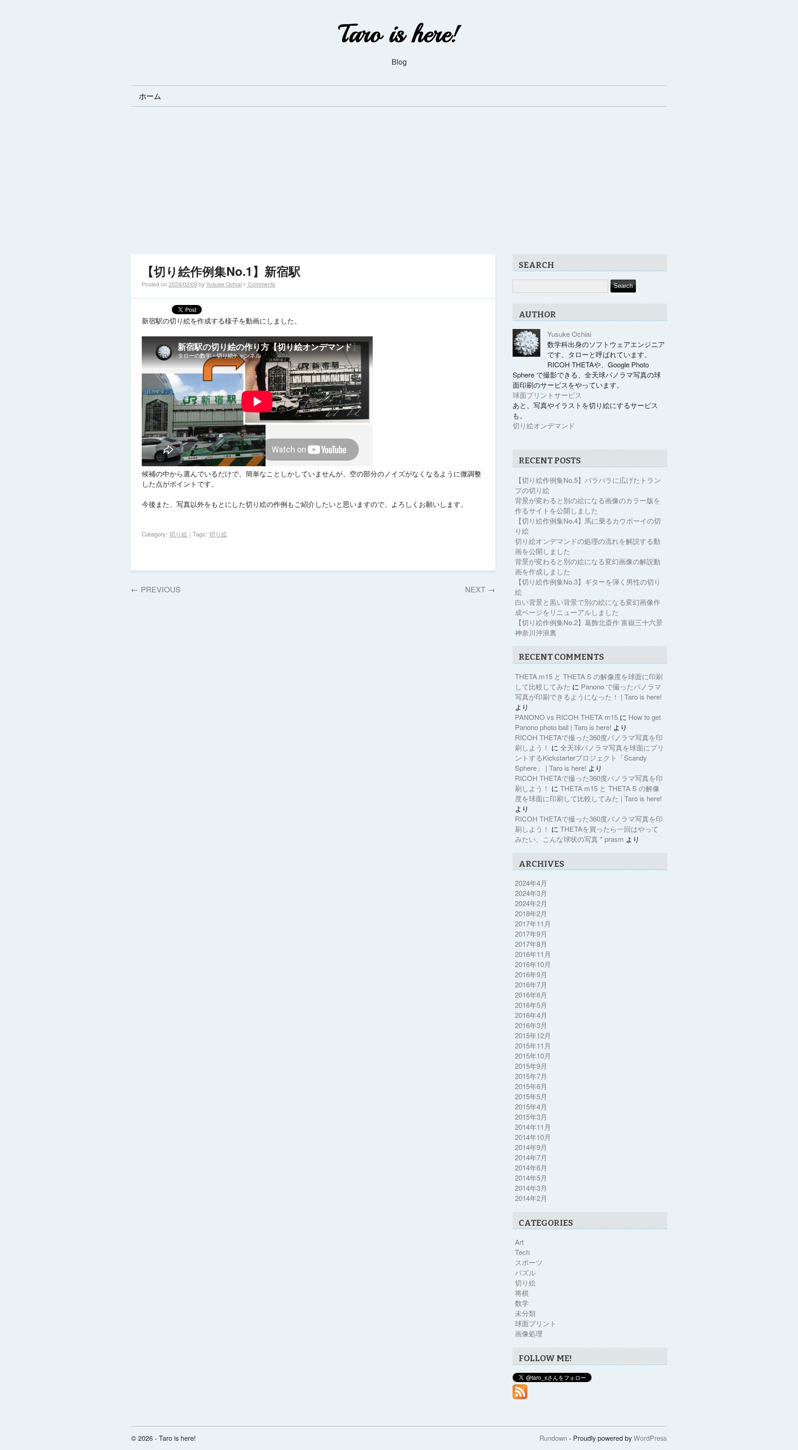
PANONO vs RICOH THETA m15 (566, 717)
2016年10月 (533, 964)
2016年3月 (531, 1025)
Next (480, 589)
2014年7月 (531, 1157)
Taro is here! (399, 34)
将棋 (522, 1293)
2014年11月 (533, 1127)
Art (519, 1242)
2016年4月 (531, 1015)
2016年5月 (531, 1005)
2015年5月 (531, 1096)
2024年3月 (531, 893)
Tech (522, 1252)
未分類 (525, 1313)
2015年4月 (531, 1106)
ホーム (150, 96)
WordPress (650, 1438)
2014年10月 (533, 1137)
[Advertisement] (399, 184)
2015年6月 (531, 1086)
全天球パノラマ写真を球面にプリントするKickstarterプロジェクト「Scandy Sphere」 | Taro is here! (589, 758)
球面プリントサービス (547, 395)
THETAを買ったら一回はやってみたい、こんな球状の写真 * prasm (587, 834)
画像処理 (529, 1333)
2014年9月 (531, 1147)
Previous (156, 589)
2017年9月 (531, 933)
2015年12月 (533, 1035)
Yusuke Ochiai (224, 284)
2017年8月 (531, 944)
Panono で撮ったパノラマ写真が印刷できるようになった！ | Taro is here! (588, 691)
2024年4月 (531, 883)
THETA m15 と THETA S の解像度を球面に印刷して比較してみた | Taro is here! (588, 793)
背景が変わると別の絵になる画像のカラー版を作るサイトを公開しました (587, 505)
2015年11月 (533, 1045)
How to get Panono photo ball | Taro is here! (588, 722)
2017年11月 (533, 923)
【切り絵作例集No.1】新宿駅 (221, 271)
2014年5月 (531, 1177)
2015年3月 (531, 1116)
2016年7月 (531, 984)
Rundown (553, 1438)
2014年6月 (531, 1167)
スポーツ (529, 1262)
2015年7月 (531, 1076)
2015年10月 (533, 1055)
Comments (261, 284)
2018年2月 (531, 913)
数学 (522, 1303)
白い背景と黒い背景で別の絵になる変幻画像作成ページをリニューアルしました (587, 607)
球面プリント (535, 1323)
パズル (525, 1272)
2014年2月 (531, 1198)
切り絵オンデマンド (544, 425)
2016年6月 (531, 994)
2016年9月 (531, 974)
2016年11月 (533, 954)
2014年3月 (531, 1188)
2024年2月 (531, 903)
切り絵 (178, 534)
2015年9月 (531, 1066)
